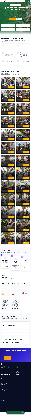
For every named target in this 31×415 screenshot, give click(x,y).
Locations (16, 1)
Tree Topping (2, 401)
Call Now (12, 203)
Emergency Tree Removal (4, 383)
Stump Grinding (2, 379)
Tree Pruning (2, 378)
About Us (17, 368)
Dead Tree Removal (3, 385)
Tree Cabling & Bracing (3, 390)
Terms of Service (18, 372)
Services (12, 1)
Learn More (4, 216)
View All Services (3, 407)
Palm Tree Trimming (3, 405)
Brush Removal (2, 388)
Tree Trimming (2, 377)
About (20, 1)
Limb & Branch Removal (3, 400)
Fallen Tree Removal (3, 384)
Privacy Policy (17, 371)
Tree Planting (2, 396)
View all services (27, 74)
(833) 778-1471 (28, 1)
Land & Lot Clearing (3, 395)
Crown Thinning (2, 394)
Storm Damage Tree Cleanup (4, 389)
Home (9, 1)
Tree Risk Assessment (3, 406)
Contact (23, 1)
